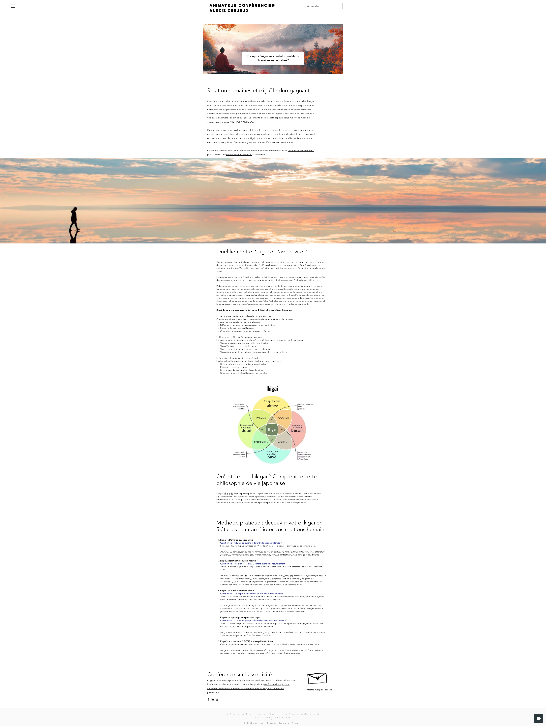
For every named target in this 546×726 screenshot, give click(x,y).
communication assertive (239, 154)
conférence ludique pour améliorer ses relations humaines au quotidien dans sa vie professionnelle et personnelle (248, 688)
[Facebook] (208, 699)
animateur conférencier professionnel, (248, 650)
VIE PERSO (247, 121)
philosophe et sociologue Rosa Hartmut (275, 295)
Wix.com (297, 723)
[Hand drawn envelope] (317, 676)
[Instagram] (217, 699)
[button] (13, 6)
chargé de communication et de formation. (287, 650)
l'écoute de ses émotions (301, 150)
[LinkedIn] (212, 699)
